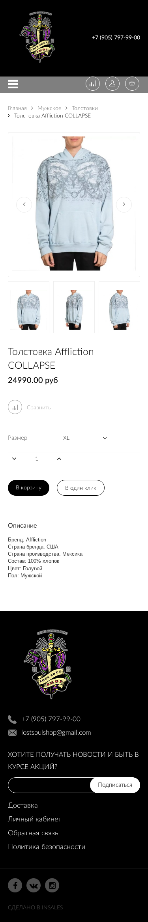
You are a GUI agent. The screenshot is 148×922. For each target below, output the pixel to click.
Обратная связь (33, 833)
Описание (22, 526)
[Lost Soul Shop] (37, 64)
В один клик (80, 488)
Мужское (48, 108)
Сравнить (38, 408)
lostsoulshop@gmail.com (56, 732)
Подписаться (115, 785)
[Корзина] (132, 84)
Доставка (23, 805)
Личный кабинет (35, 819)
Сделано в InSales (35, 908)
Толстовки (84, 108)
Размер (17, 438)
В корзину (28, 488)
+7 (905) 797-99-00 (116, 38)
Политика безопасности (46, 847)
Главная (17, 108)
